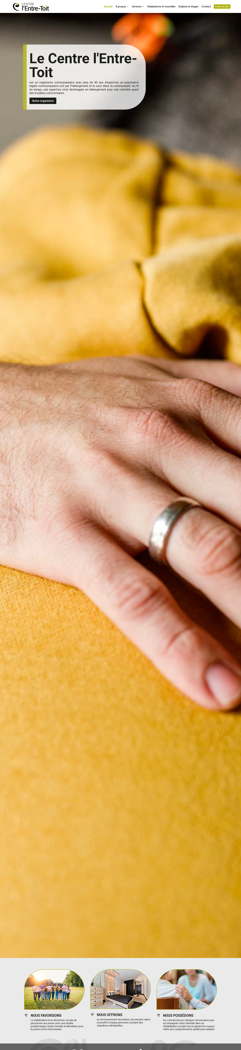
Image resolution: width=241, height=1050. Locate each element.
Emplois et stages (188, 6)
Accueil (108, 6)
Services (137, 6)
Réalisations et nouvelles (161, 6)
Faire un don (222, 6)
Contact (206, 6)
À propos (121, 6)
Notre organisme (43, 100)
